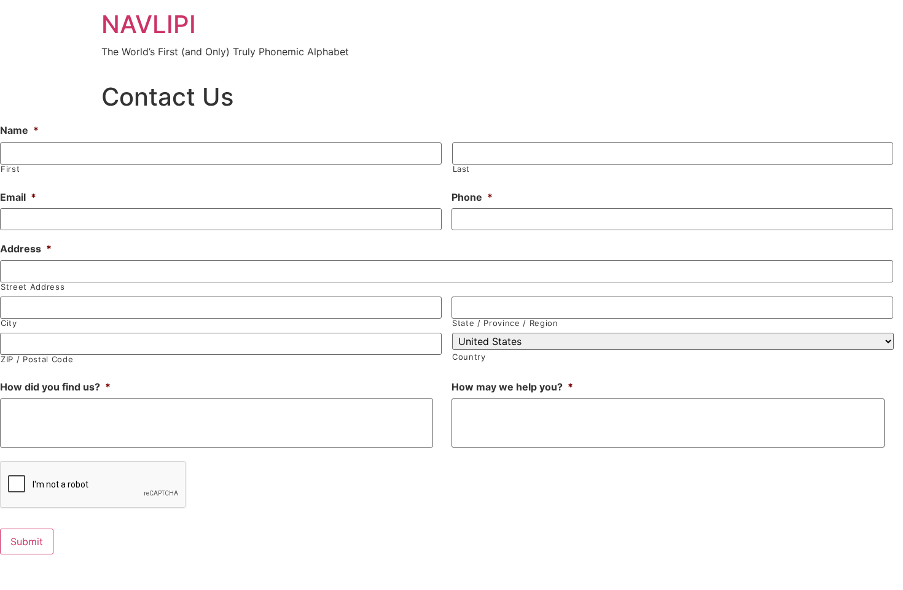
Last (462, 169)
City (9, 323)
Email (18, 197)
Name (19, 130)
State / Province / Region (505, 323)
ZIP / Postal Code (37, 359)
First (10, 169)
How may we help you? (512, 387)
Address (26, 249)
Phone (472, 197)
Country (469, 357)
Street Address (32, 287)
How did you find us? (55, 387)
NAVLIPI (148, 24)
